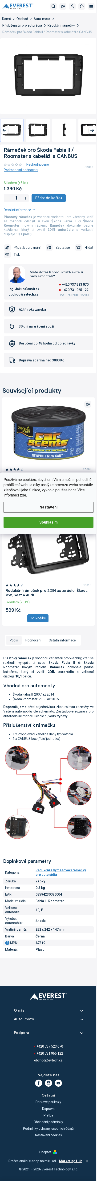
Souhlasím (48, 522)
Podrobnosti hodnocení (21, 170)
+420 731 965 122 (75, 290)
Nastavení (48, 507)
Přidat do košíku (48, 198)
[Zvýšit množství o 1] (26, 198)
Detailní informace (17, 210)
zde (23, 495)
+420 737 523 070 (75, 284)
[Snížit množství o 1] (7, 198)
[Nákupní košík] (81, 6)
